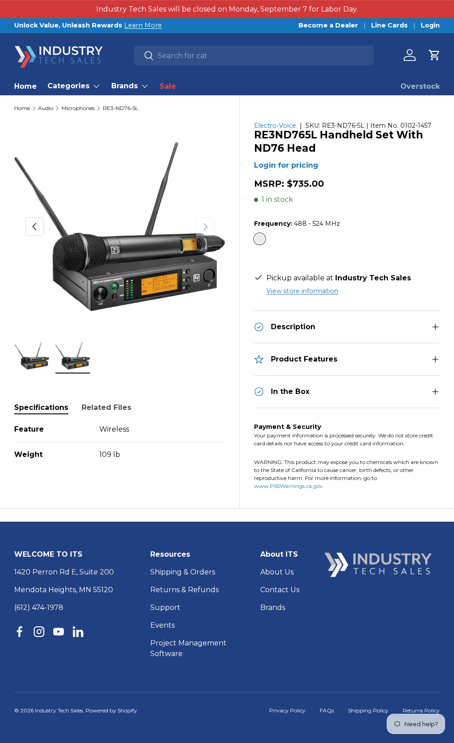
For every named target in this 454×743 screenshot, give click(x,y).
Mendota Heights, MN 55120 (63, 590)
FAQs (327, 710)
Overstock (420, 86)
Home (25, 86)
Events (162, 625)
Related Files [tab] (106, 407)
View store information (302, 291)
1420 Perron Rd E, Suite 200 (64, 572)
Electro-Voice (275, 126)
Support (165, 607)
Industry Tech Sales (59, 710)
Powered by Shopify (111, 710)
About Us (277, 572)
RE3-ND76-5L (120, 108)
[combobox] (254, 55)
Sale (168, 86)
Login (430, 25)
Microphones (78, 108)
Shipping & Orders (182, 572)
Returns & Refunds (184, 590)
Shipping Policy (368, 710)
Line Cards (389, 25)
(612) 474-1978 (38, 607)
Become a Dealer (328, 25)
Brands (272, 607)
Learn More (143, 25)
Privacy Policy (287, 710)
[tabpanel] (119, 442)
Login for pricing (286, 165)
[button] (434, 55)
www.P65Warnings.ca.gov (288, 486)
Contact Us (279, 590)
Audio (45, 108)
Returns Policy (421, 710)
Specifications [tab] (41, 407)
